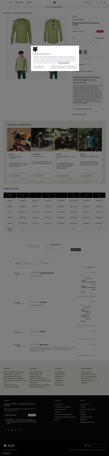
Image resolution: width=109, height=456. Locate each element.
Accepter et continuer (71, 66)
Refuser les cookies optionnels (58, 66)
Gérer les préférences (38, 66)
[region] (55, 58)
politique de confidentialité (63, 62)
